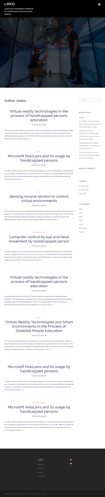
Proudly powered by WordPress (15, 494)
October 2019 (83, 190)
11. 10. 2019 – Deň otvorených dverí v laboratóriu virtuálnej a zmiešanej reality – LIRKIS (89, 124)
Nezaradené (39, 232)
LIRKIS (9, 4)
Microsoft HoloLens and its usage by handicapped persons (39, 158)
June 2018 (82, 194)
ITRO (81, 220)
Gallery (40, 472)
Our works (41, 476)
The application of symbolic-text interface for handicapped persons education (89, 145)
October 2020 (83, 186)
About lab (41, 465)
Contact (41, 468)
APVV (81, 217)
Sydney (35, 494)
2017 (39, 107)
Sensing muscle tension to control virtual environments (39, 198)
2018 (80, 213)
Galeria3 (82, 117)
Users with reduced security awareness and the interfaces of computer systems (89, 155)
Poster (81, 232)
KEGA (81, 224)
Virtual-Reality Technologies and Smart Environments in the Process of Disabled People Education (39, 326)
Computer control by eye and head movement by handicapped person (39, 239)
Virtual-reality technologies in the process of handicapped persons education (39, 115)
